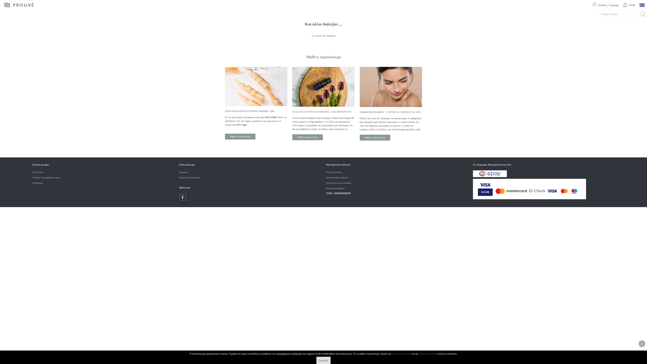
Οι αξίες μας (37, 172)
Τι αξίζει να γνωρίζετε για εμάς (46, 177)
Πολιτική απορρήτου (335, 188)
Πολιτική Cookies (428, 353)
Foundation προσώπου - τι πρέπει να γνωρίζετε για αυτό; (390, 112)
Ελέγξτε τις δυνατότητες (189, 177)
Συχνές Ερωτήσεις (334, 172)
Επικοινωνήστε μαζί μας (337, 177)
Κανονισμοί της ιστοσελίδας (338, 183)
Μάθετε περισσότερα (240, 136)
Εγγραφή (183, 172)
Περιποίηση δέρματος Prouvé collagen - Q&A (249, 111)
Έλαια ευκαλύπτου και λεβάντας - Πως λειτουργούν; (321, 111)
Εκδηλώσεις (37, 183)
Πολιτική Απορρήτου (401, 353)
